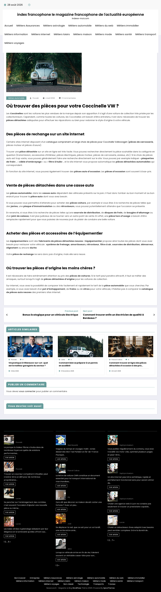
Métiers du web (104, 25)
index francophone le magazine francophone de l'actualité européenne (80, 14)
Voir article (9, 457)
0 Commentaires (69, 98)
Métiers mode (103, 34)
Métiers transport (145, 34)
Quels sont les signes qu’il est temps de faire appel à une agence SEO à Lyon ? (136, 467)
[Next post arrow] (154, 315)
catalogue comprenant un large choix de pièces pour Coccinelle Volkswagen (86, 141)
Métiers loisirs (62, 34)
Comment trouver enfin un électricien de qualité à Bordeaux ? (113, 316)
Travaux (111, 584)
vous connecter (27, 391)
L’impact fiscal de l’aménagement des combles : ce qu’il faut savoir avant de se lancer (31, 492)
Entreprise (34, 578)
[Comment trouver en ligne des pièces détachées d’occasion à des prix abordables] (130, 346)
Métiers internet (40, 34)
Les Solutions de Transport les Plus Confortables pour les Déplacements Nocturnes (85, 518)
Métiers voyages (14, 43)
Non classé (68, 584)
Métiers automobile (80, 25)
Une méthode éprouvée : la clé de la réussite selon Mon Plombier (32, 438)
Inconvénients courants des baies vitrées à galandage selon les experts (33, 519)
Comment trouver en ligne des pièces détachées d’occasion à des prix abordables (127, 364)
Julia (63, 360)
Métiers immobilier (128, 25)
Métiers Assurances (28, 25)
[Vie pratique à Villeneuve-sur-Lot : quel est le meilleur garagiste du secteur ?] (30, 346)
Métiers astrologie (54, 25)
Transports (98, 584)
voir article (61, 459)
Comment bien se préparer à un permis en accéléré (78, 364)
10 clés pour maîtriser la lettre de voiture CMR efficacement (83, 466)
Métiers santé (123, 34)
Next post (87, 311)
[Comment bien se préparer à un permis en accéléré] (80, 346)
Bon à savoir (20, 578)
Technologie (83, 584)
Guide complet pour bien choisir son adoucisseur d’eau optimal (136, 518)
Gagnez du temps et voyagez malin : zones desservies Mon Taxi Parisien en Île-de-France (85, 439)
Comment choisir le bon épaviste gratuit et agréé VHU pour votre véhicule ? (83, 543)
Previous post (71, 311)
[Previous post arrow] (7, 315)
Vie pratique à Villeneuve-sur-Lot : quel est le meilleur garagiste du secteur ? (28, 364)
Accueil (8, 25)
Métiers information (16, 34)
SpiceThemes (109, 588)
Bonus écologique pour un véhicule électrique (50, 314)
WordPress (76, 588)
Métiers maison (82, 34)
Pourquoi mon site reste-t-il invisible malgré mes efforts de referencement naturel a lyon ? (136, 439)
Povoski (36, 98)
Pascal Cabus (116, 360)
